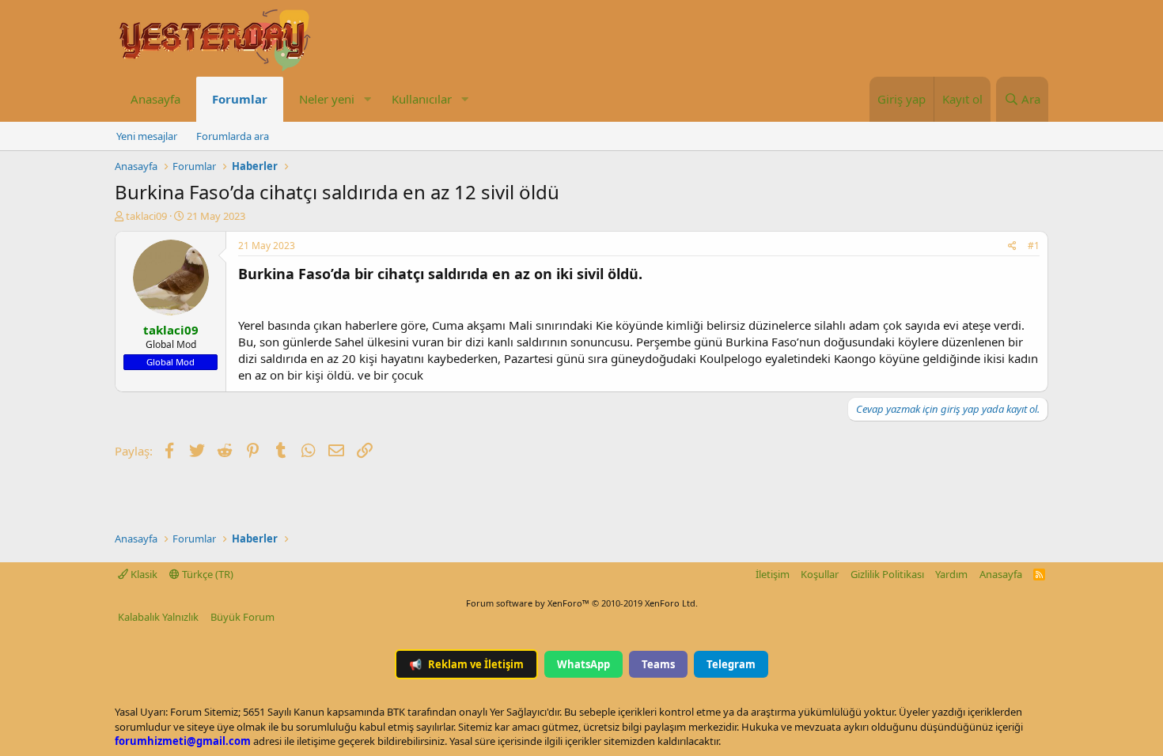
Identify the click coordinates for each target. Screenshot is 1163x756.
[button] (367, 99)
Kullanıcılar (422, 99)
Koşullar (820, 574)
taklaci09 (146, 216)
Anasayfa (155, 99)
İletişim (773, 574)
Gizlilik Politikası (887, 574)
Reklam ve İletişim (466, 664)
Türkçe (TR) (206, 574)
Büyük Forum (242, 617)
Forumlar (239, 99)
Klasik (142, 574)
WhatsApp (583, 664)
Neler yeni (326, 99)
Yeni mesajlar (146, 136)
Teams (658, 664)
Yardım (951, 574)
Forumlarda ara (232, 136)
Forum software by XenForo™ (582, 603)
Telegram (731, 664)
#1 (1034, 245)
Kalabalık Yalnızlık (158, 617)
